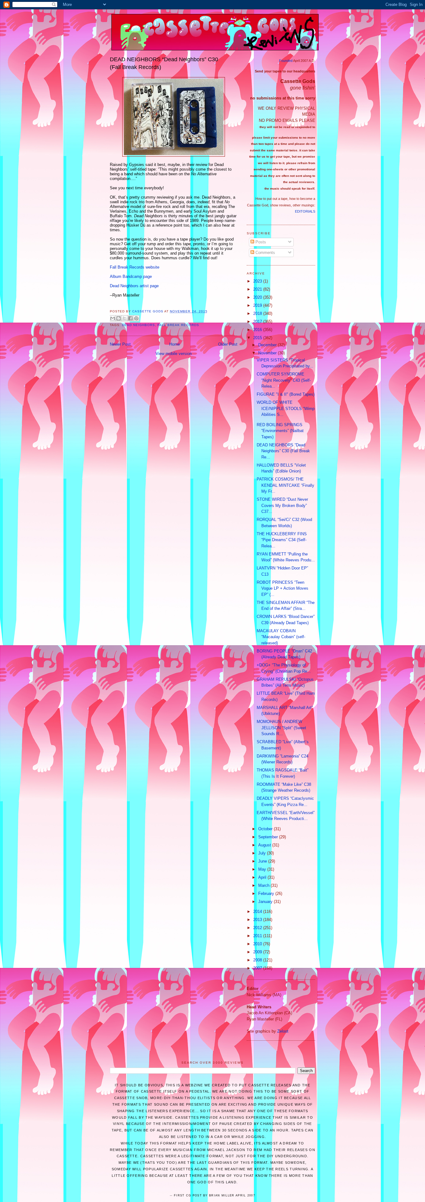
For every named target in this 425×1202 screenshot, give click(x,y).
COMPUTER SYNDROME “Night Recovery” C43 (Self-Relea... (284, 380)
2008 (258, 960)
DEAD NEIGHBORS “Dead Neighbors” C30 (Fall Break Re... (283, 451)
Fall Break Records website (134, 267)
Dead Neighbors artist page (134, 285)
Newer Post (120, 344)
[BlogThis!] (118, 318)
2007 (258, 968)
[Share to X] (124, 318)
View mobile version (174, 353)
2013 (258, 919)
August (265, 845)
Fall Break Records (178, 325)
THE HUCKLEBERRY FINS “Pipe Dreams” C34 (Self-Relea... (282, 540)
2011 (258, 935)
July (262, 853)
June (263, 861)
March (264, 885)
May (262, 869)
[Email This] (113, 318)
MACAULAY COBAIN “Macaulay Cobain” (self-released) (281, 637)
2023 (258, 281)
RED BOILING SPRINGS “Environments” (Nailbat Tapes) (280, 430)
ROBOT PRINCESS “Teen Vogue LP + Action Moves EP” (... (282, 588)
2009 (258, 952)
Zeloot (282, 1031)
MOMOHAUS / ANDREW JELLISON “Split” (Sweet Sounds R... (281, 727)
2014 (258, 911)
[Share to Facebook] (130, 318)
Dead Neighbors (138, 325)
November (268, 353)
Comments (264, 252)
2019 (258, 305)
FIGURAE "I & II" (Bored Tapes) (286, 394)
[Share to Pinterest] (136, 318)
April (263, 877)
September (268, 837)
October (266, 829)
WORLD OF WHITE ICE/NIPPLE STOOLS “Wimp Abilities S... (286, 408)
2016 (258, 329)
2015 (258, 337)
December (268, 345)
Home (174, 344)
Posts (260, 242)
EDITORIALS (305, 211)
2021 (258, 289)
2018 (258, 313)
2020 (258, 297)
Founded (285, 60)
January (266, 901)
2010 (258, 944)
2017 (258, 321)
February (266, 893)
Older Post (227, 344)
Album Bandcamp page (131, 276)
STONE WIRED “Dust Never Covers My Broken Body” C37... (282, 505)
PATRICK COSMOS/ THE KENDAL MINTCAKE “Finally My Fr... (285, 485)
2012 (258, 927)
